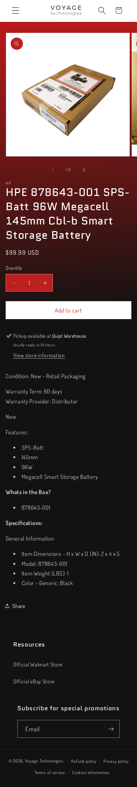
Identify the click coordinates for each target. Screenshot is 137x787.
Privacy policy (115, 761)
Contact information (90, 772)
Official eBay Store (34, 681)
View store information (39, 355)
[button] (15, 10)
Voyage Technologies (44, 760)
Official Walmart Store (38, 664)
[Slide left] (53, 169)
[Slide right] (84, 169)
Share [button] (18, 605)
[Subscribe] (110, 729)
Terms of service (50, 772)
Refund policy (83, 761)
